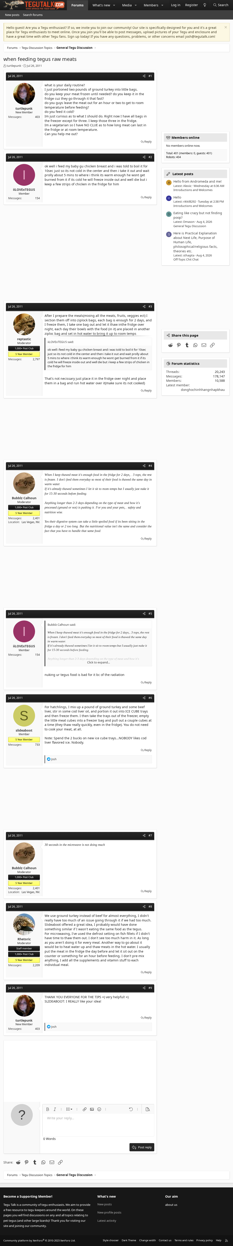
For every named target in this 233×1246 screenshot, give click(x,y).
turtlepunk (14, 66)
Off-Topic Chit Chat (186, 259)
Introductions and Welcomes (193, 190)
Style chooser (111, 1240)
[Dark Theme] (204, 5)
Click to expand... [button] (98, 662)
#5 (150, 614)
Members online (186, 137)
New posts (12, 15)
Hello (177, 197)
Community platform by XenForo (39, 1240)
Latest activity (106, 1221)
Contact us (165, 1240)
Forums (77, 5)
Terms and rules (184, 1240)
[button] (114, 5)
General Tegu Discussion (189, 226)
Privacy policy (204, 1240)
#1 (150, 76)
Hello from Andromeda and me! (197, 181)
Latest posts (182, 173)
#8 (150, 906)
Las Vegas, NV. (31, 522)
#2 (150, 157)
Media (127, 5)
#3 (150, 306)
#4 (150, 466)
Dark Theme (129, 1240)
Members (151, 5)
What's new (101, 5)
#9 (150, 988)
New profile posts (109, 1212)
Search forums (33, 15)
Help (218, 1240)
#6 (150, 698)
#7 (150, 835)
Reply (148, 141)
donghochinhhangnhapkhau (203, 389)
